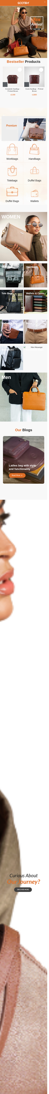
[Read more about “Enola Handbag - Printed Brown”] (26, 84)
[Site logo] (24, 3)
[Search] (39, 3)
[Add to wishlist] (20, 70)
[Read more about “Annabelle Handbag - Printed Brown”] (5, 84)
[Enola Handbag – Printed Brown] (34, 77)
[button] (1, 30)
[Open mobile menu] (3, 3)
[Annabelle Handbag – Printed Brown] (13, 77)
